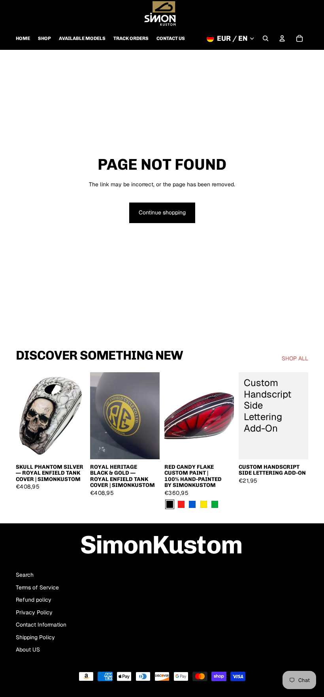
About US (28, 649)
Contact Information (41, 624)
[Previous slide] (22, 415)
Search (25, 574)
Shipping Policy (35, 637)
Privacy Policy (34, 612)
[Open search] (265, 38)
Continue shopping (162, 212)
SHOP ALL (295, 358)
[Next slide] (79, 415)
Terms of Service (37, 587)
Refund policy (33, 599)
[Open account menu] (282, 38)
